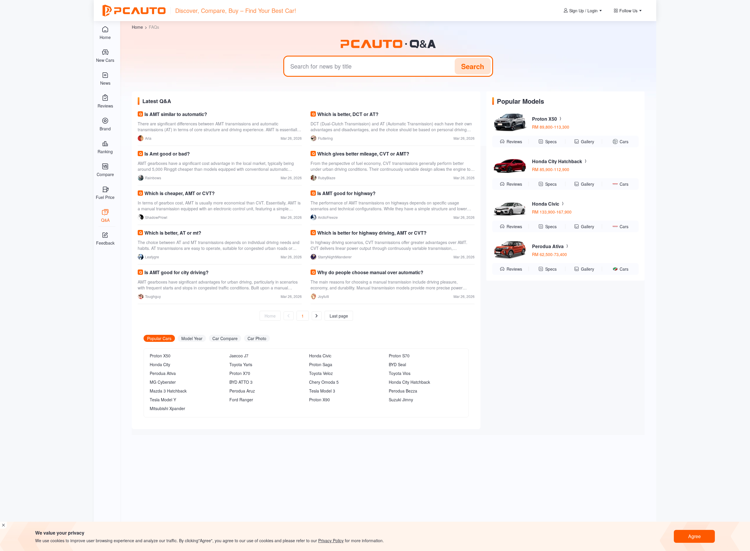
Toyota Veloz (321, 373)
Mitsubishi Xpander (167, 408)
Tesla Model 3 (322, 391)
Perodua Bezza (403, 391)
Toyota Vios (399, 373)
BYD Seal (397, 364)
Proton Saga (320, 364)
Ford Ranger (241, 399)
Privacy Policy (331, 540)
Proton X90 (319, 399)
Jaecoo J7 (238, 356)
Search (472, 66)
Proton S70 (399, 356)
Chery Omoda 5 (324, 382)
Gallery (587, 141)
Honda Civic (320, 356)
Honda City (160, 364)
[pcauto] (134, 10)
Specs (551, 141)
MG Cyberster (163, 382)
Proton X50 (160, 356)
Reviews (514, 141)
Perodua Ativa (163, 373)
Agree (694, 536)
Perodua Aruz (242, 391)
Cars (624, 141)
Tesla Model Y (163, 399)
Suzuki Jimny (401, 399)
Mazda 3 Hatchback (168, 391)
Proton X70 (239, 373)
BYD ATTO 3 (241, 382)
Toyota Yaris (240, 364)
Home (137, 27)
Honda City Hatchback (409, 382)
